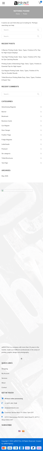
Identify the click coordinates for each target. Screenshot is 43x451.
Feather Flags (6, 135)
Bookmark (5, 116)
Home (18, 14)
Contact (4, 387)
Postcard (4, 149)
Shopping (5, 369)
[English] (20, 431)
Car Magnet (5, 125)
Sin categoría (6, 153)
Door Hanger (6, 130)
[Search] (38, 30)
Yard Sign (5, 163)
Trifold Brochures (7, 158)
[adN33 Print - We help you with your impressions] (21, 3)
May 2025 (5, 176)
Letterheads (5, 144)
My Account (5, 373)
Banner (4, 111)
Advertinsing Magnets (9, 107)
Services (4, 378)
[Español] (23, 431)
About (3, 383)
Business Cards (7, 121)
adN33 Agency (8, 443)
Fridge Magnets (7, 139)
